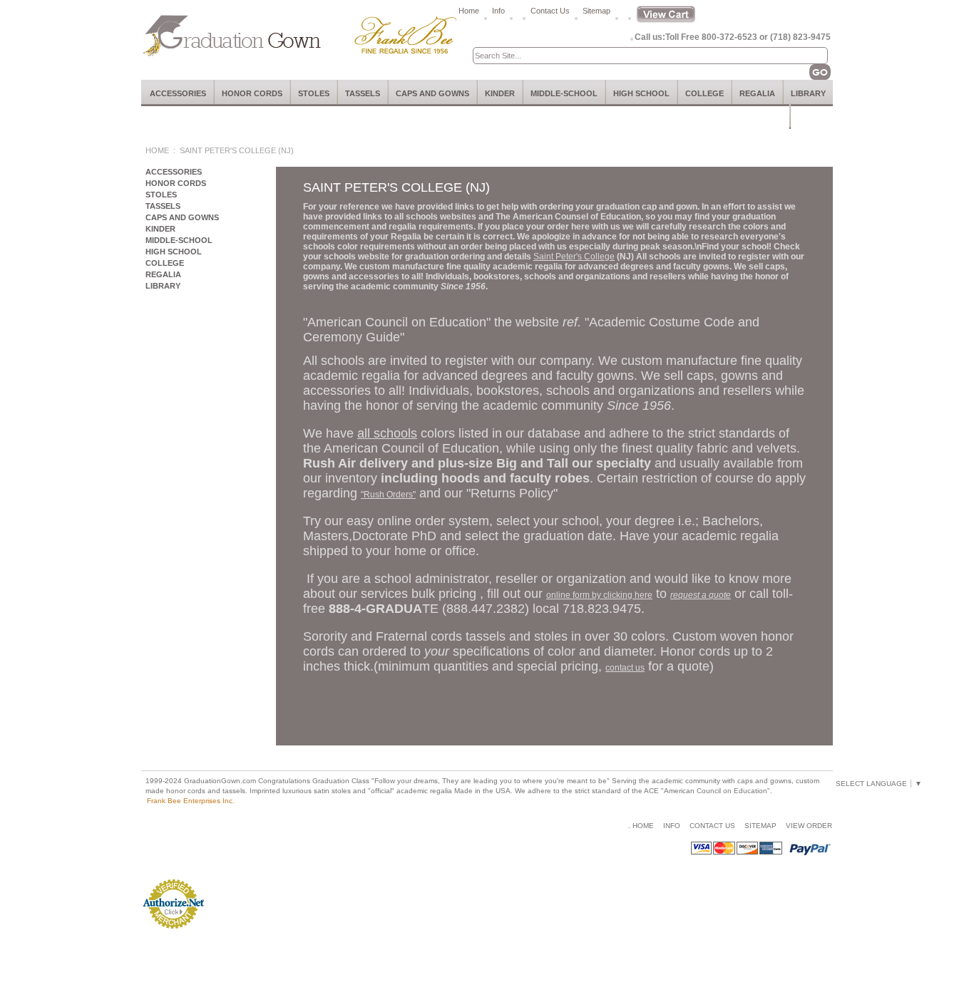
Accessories (178, 93)
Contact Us (550, 10)
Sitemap (596, 10)
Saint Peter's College (574, 257)
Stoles (313, 93)
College (704, 93)
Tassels (362, 93)
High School (641, 93)
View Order (809, 826)
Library (808, 93)
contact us (625, 668)
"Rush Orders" (388, 495)
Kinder (500, 93)
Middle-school (564, 93)
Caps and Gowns (432, 93)
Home (468, 10)
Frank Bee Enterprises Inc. (191, 801)
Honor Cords (252, 93)
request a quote (700, 595)
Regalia (757, 93)
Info (498, 10)
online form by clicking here (599, 595)
